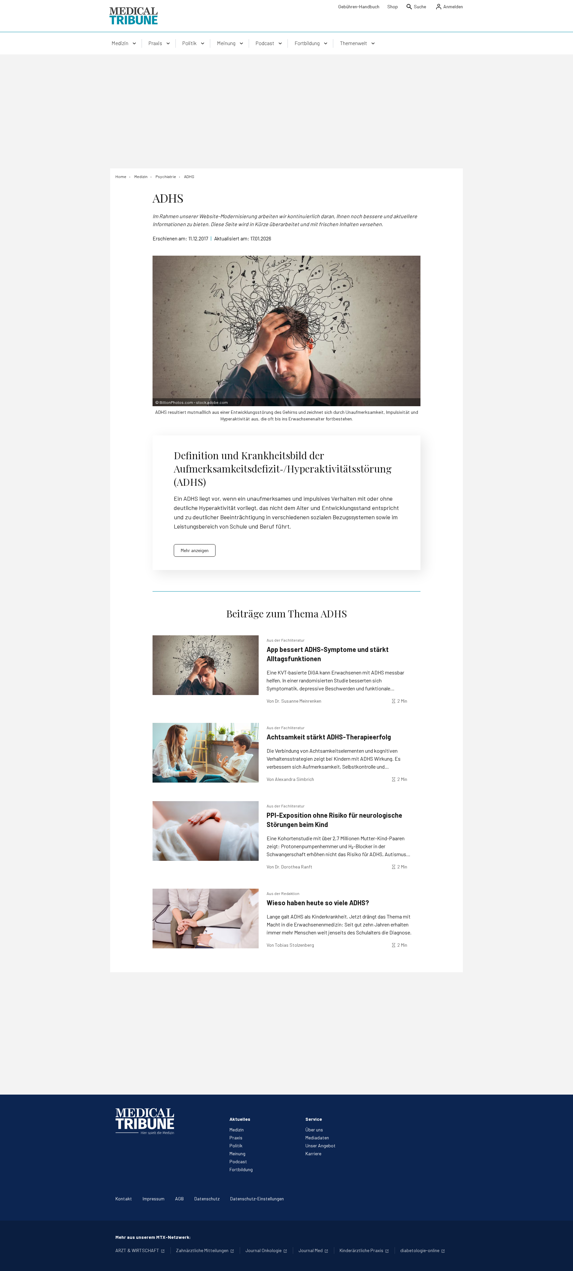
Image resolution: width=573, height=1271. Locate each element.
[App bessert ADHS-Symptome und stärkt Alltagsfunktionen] (206, 665)
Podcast (238, 1161)
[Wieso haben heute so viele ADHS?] (206, 918)
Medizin (236, 1129)
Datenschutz (207, 1198)
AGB (179, 1198)
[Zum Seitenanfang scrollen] (561, 1259)
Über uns (314, 1129)
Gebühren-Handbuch (358, 6)
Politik (235, 1145)
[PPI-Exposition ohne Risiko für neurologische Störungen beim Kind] (206, 831)
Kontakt (123, 1198)
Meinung (237, 1153)
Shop (392, 6)
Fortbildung (241, 1169)
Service (313, 1119)
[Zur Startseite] (133, 16)
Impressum (153, 1198)
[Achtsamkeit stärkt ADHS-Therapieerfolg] (206, 753)
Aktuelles (239, 1119)
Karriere (313, 1153)
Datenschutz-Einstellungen (257, 1198)
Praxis (235, 1137)
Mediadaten (317, 1137)
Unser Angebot (320, 1145)
